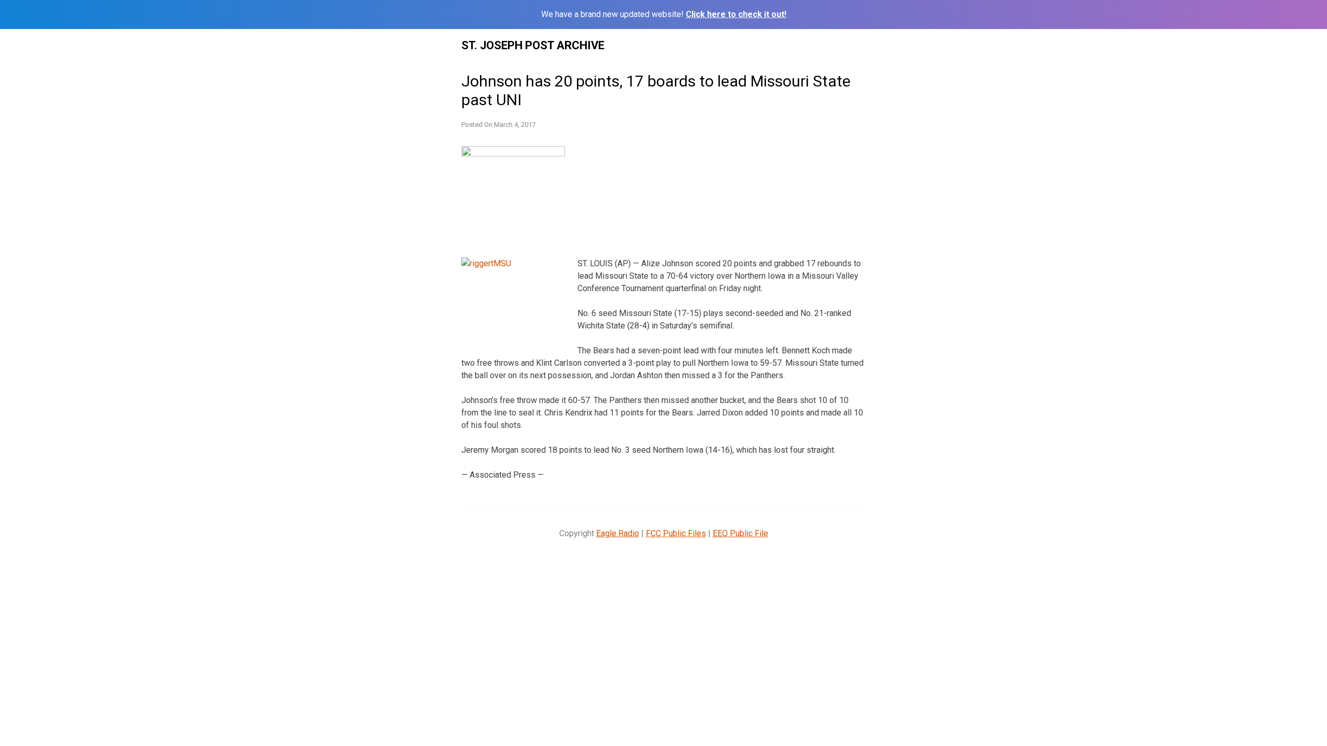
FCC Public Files (676, 533)
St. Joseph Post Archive (532, 45)
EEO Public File (740, 533)
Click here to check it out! (736, 14)
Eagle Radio (617, 533)
